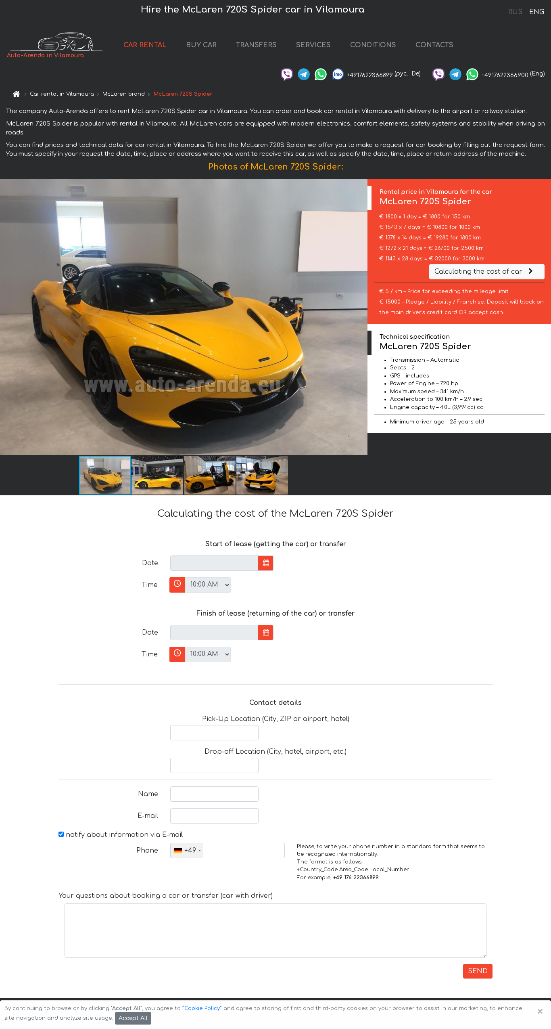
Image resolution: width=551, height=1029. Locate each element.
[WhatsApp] (320, 74)
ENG (536, 12)
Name (148, 794)
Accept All (133, 1018)
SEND (478, 971)
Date (150, 563)
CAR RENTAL (145, 45)
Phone (147, 850)
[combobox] (187, 850)
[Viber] (286, 74)
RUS (515, 12)
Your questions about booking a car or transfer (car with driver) (165, 895)
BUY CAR (201, 45)
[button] (157, 475)
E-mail (148, 815)
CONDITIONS (373, 45)
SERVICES (313, 45)
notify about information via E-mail (123, 834)
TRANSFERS (256, 45)
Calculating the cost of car (479, 271)
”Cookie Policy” (202, 1008)
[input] (214, 563)
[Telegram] (303, 74)
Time (150, 585)
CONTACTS (434, 45)
